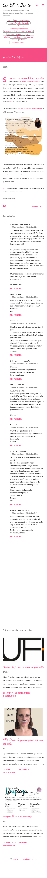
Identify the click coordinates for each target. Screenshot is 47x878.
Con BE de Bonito (17, 5)
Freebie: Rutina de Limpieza (17, 816)
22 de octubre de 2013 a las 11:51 (25, 227)
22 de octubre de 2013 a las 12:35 (25, 297)
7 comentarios (22, 770)
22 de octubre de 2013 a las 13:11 (25, 323)
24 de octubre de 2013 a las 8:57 (24, 513)
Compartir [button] (36, 206)
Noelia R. (13, 425)
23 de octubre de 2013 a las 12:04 (25, 427)
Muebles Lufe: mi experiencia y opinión (23, 667)
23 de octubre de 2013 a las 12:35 (25, 454)
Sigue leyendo (9, 696)
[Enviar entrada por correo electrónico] (4, 206)
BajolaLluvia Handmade (19, 510)
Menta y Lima (15, 294)
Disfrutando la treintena (20, 224)
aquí (11, 102)
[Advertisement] (23, 597)
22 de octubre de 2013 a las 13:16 (25, 363)
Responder (16, 288)
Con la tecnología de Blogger (25, 859)
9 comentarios (22, 842)
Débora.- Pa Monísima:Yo (20, 361)
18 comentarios (22, 693)
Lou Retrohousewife (18, 451)
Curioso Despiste (17, 385)
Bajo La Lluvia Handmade (30, 81)
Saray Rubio (15, 321)
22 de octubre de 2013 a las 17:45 (25, 387)
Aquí (4, 188)
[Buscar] (36, 4)
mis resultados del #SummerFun (30, 108)
